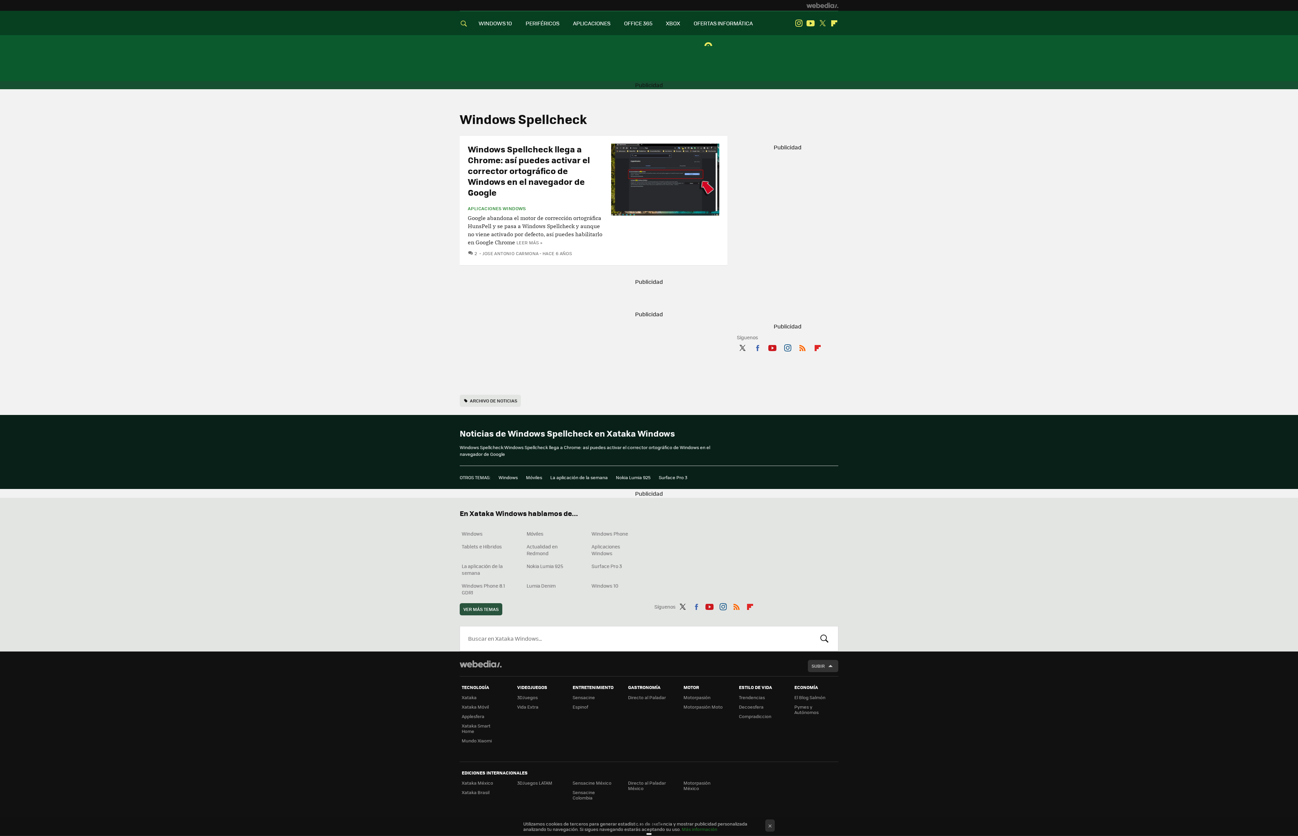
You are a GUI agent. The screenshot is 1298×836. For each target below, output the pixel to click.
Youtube (811, 23)
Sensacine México (592, 783)
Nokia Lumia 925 (633, 477)
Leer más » (529, 242)
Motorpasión (697, 697)
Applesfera (473, 716)
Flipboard (834, 23)
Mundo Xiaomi (477, 740)
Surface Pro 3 (673, 477)
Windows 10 (605, 585)
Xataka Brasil (475, 792)
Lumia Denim (541, 585)
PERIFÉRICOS (542, 23)
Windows (508, 477)
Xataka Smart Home (476, 728)
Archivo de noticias (493, 400)
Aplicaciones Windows (497, 208)
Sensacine (584, 697)
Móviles (534, 477)
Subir (818, 666)
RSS (802, 346)
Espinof (580, 707)
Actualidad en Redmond (542, 550)
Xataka (469, 697)
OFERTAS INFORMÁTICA (723, 23)
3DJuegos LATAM (534, 783)
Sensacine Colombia (584, 795)
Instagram (799, 23)
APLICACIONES (591, 23)
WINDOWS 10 (495, 23)
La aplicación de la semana (579, 477)
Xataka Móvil (475, 707)
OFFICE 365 (638, 23)
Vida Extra (527, 707)
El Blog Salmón (809, 697)
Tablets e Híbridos (482, 546)
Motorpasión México (697, 785)
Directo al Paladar (647, 697)
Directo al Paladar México (647, 785)
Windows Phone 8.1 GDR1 (483, 589)
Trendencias (752, 697)
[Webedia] (822, 5)
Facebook (757, 346)
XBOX (673, 23)
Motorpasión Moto (703, 707)
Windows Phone (610, 533)
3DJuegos (527, 697)
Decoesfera (751, 707)
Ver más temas (481, 609)
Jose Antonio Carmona (510, 253)
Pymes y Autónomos (806, 709)
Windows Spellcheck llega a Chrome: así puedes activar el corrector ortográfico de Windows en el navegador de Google (529, 170)
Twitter (822, 23)
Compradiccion (755, 716)
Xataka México (477, 783)
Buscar (824, 639)
